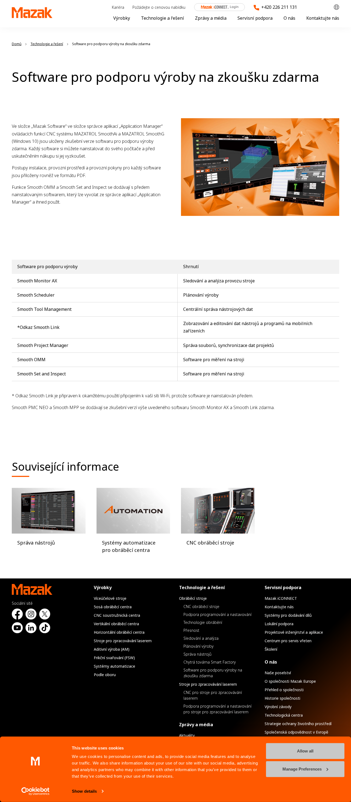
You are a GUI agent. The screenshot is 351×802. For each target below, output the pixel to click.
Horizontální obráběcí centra (119, 632)
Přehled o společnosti (284, 689)
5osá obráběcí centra (113, 606)
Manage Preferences (302, 768)
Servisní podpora (255, 18)
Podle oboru (105, 674)
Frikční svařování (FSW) (114, 657)
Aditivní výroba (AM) (111, 649)
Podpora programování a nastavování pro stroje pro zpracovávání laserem (217, 708)
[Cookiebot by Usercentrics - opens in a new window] (36, 791)
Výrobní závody (278, 706)
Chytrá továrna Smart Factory (209, 662)
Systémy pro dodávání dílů (288, 615)
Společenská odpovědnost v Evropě (296, 732)
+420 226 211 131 (279, 7)
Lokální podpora (279, 623)
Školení (271, 649)
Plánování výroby (198, 646)
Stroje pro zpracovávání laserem (123, 640)
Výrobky (121, 18)
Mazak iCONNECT (215, 7)
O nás (289, 18)
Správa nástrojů (197, 654)
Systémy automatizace (114, 666)
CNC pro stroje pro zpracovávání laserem (212, 695)
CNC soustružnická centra (117, 615)
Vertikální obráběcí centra (116, 623)
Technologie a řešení (162, 18)
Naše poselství (278, 672)
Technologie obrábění (202, 622)
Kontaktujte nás (322, 18)
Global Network (336, 7)
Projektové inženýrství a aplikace (294, 632)
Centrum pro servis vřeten (288, 640)
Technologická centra (284, 715)
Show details (84, 791)
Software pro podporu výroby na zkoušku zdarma (212, 672)
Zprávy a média (211, 18)
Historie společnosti (282, 698)
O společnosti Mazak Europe (290, 681)
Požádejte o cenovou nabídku (158, 7)
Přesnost (191, 630)
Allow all (305, 751)
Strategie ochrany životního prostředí (298, 723)
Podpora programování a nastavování (217, 614)
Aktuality (187, 735)
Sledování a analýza (201, 638)
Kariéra (118, 7)
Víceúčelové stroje (110, 598)
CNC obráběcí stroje (201, 606)
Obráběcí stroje (193, 598)
